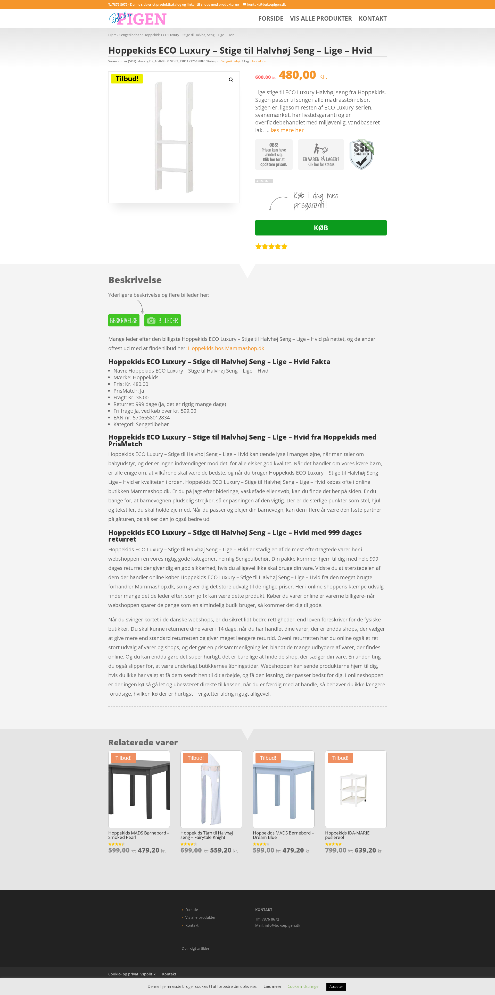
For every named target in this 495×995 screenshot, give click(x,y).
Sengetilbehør (130, 34)
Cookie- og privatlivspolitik (131, 974)
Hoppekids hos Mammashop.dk (226, 348)
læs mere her (287, 130)
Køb (321, 227)
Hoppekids (258, 61)
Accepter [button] (336, 986)
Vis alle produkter (321, 19)
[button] (231, 80)
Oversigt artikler (196, 948)
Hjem (112, 34)
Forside (270, 19)
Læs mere (272, 986)
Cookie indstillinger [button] (304, 986)
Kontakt (373, 19)
